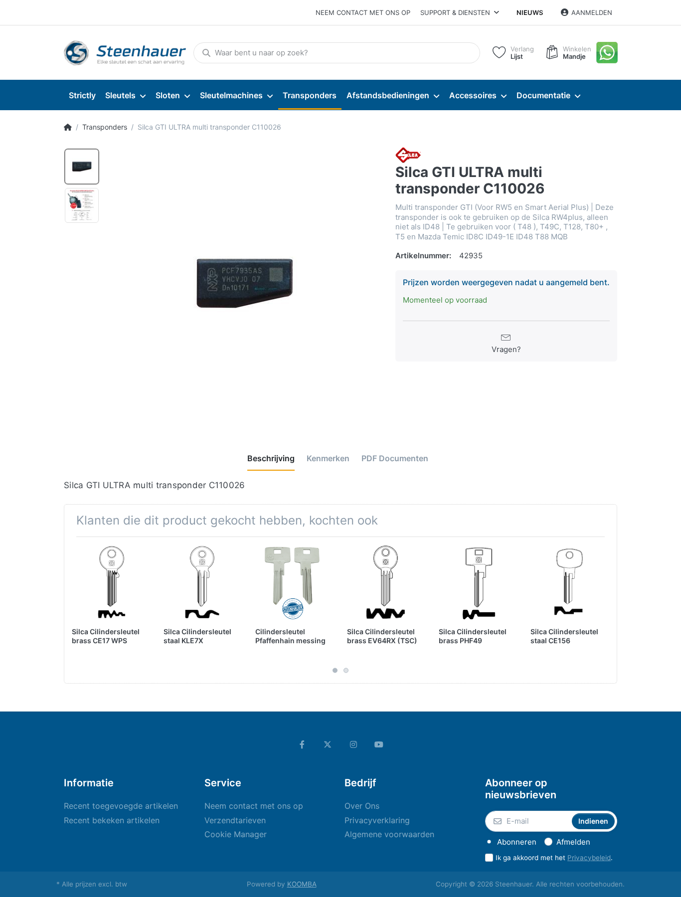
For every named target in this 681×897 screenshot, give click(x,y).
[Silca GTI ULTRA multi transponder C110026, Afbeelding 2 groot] (82, 205)
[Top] (68, 127)
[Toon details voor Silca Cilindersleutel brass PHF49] (477, 582)
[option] (244, 283)
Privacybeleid (589, 858)
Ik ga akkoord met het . (554, 858)
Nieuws (529, 12)
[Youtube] (379, 744)
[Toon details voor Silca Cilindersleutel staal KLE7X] (202, 582)
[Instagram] (353, 744)
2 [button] (345, 670)
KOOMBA (302, 884)
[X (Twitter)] (328, 744)
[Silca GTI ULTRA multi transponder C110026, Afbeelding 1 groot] (82, 166)
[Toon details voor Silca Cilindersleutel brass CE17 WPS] (110, 582)
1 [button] (335, 670)
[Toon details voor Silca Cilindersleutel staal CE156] (568, 582)
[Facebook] (302, 744)
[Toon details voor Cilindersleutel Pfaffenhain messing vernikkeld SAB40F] (293, 582)
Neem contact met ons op (363, 12)
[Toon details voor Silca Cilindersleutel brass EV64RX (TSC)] (385, 582)
